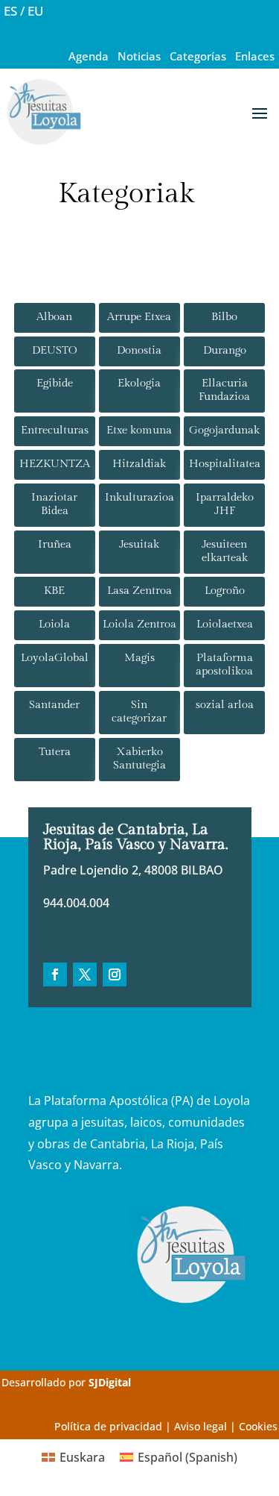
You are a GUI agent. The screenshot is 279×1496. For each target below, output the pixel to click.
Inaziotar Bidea (54, 504)
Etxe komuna (139, 430)
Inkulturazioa (139, 497)
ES (10, 10)
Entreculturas (55, 430)
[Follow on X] (85, 974)
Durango (224, 350)
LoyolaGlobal (55, 657)
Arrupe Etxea (139, 316)
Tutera (55, 751)
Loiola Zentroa (139, 624)
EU (36, 10)
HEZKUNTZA (54, 463)
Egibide (54, 383)
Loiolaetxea (224, 624)
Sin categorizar (139, 711)
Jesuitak (139, 544)
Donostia (139, 350)
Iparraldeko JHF (225, 504)
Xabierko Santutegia (139, 758)
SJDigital (110, 1382)
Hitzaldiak (139, 463)
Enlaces (255, 55)
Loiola (54, 624)
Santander (54, 704)
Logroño (225, 590)
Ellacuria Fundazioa (224, 390)
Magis (139, 657)
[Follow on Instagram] (114, 974)
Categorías (198, 55)
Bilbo (224, 316)
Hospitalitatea (224, 463)
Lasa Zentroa (139, 590)
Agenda (88, 55)
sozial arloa (225, 704)
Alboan (54, 316)
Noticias (139, 55)
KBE (54, 590)
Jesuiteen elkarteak (225, 551)
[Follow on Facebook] (55, 974)
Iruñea (54, 544)
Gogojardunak (224, 430)
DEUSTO (54, 350)
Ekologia (139, 383)
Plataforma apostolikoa (224, 664)
